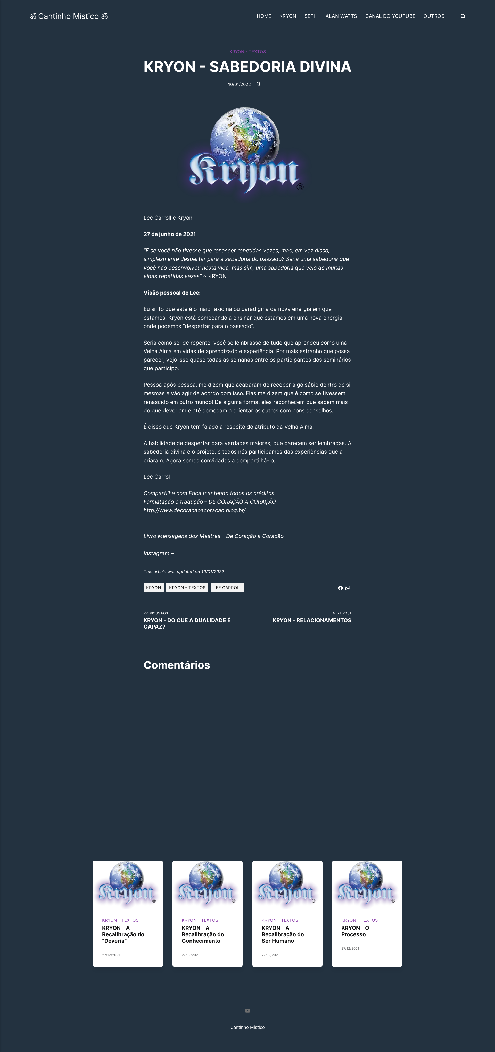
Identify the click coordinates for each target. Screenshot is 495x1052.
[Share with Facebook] (340, 587)
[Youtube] (247, 1011)
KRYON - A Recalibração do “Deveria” (123, 934)
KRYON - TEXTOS (247, 51)
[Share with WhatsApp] (347, 587)
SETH (311, 16)
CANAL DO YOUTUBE (390, 16)
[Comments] (258, 84)
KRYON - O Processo (355, 931)
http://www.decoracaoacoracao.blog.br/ (194, 510)
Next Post (312, 617)
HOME (264, 16)
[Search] (463, 16)
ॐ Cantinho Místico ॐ (69, 16)
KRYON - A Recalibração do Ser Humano (283, 934)
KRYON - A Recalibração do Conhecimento (203, 934)
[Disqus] (247, 742)
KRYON (287, 16)
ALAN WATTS (341, 16)
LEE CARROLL (227, 587)
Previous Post (187, 620)
